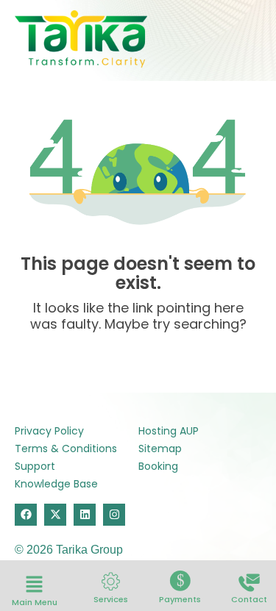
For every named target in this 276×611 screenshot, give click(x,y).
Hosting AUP (168, 431)
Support (35, 466)
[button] (34, 585)
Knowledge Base (56, 483)
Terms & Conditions (66, 448)
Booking (158, 466)
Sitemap (160, 448)
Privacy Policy (49, 431)
